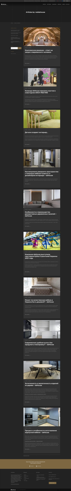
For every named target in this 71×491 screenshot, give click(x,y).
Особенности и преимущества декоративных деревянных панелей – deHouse (41, 214)
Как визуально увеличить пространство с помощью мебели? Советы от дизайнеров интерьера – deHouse (41, 173)
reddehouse (29, 47)
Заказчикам (54, 4)
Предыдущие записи (26, 455)
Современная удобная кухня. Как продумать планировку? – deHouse (39, 344)
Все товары (25, 480)
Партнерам (49, 4)
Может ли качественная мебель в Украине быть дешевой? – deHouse (39, 301)
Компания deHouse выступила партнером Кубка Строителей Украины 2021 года (41, 256)
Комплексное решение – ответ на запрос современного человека (39, 51)
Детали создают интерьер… (36, 132)
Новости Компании (13, 53)
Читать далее (27, 63)
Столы (25, 479)
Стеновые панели (26, 478)
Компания (59, 4)
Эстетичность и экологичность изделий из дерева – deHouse (41, 384)
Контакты (67, 4)
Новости (63, 4)
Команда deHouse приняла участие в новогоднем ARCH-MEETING (40, 92)
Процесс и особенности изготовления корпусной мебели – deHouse (41, 431)
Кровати (25, 477)
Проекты (44, 4)
